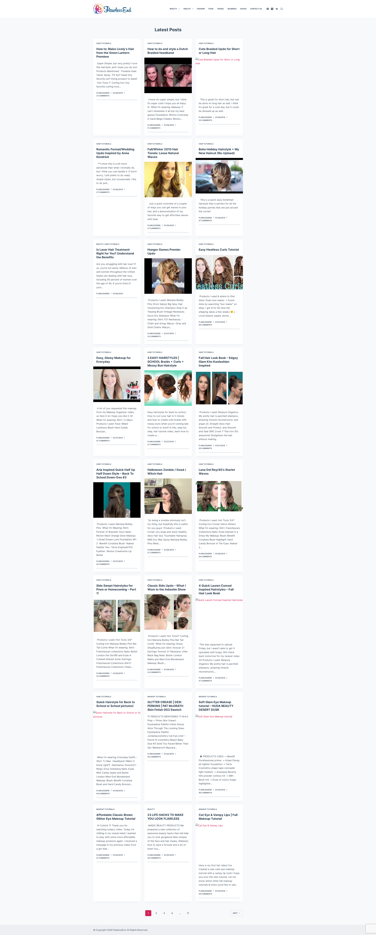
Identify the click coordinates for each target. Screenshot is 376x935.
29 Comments (154, 858)
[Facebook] (268, 9)
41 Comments (102, 858)
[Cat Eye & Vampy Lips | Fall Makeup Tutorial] (219, 841)
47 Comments (205, 220)
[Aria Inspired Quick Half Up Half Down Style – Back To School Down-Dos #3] (117, 500)
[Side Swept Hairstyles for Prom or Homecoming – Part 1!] (117, 616)
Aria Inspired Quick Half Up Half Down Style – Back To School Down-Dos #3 (115, 473)
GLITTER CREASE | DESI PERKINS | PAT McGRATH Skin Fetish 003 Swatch (165, 705)
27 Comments (154, 228)
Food (210, 9)
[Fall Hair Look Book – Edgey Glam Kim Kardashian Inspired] (219, 388)
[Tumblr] (272, 9)
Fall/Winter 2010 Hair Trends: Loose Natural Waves (163, 153)
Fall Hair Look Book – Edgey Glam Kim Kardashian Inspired (218, 361)
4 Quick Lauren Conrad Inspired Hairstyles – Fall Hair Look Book (216, 589)
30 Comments (205, 120)
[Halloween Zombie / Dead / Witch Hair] (168, 496)
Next (235, 913)
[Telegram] (276, 9)
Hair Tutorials (103, 43)
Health (186, 9)
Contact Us (256, 9)
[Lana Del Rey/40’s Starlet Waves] (219, 496)
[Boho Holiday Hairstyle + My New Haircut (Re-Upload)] (219, 175)
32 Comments (154, 336)
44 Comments (103, 793)
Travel (220, 9)
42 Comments (103, 564)
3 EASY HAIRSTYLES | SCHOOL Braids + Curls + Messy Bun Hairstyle (165, 361)
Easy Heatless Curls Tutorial (219, 249)
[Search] (282, 9)
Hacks (243, 9)
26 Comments (205, 448)
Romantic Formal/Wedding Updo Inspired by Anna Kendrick (115, 153)
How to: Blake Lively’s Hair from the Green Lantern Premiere (115, 52)
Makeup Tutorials (156, 696)
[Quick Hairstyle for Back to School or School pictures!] (117, 731)
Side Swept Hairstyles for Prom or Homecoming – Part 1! (116, 589)
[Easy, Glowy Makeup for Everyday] (117, 384)
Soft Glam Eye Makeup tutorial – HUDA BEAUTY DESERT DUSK (216, 705)
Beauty (173, 9)
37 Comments (103, 192)
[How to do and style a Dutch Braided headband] (168, 75)
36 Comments (205, 894)
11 (188, 913)
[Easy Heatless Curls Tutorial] (219, 272)
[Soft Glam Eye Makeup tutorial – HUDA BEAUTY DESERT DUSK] (219, 732)
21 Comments (153, 128)
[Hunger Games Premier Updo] (168, 276)
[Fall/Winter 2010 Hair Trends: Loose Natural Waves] (168, 179)
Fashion (201, 9)
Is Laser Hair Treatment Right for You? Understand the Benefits (115, 253)
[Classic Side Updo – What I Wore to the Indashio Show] (168, 612)
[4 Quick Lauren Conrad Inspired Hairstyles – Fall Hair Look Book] (219, 618)
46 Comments (205, 325)
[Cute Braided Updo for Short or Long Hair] (219, 75)
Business (232, 9)
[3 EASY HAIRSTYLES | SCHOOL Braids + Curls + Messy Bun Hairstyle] (168, 388)
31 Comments (102, 96)
